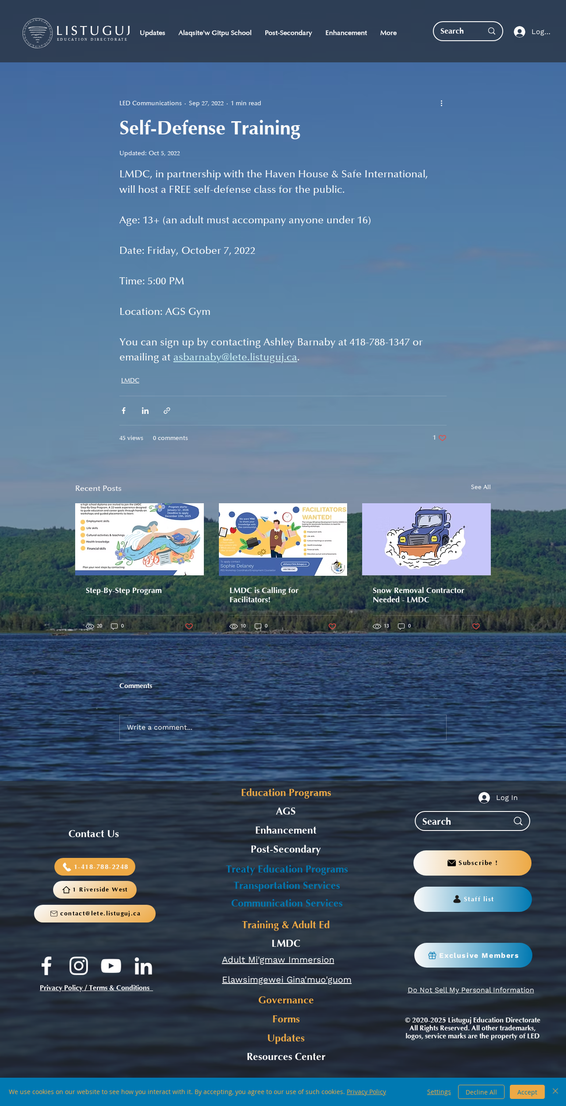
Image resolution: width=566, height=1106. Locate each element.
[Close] (555, 1092)
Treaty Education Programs (287, 869)
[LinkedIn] (143, 965)
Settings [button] (439, 1091)
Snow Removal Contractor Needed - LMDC (418, 595)
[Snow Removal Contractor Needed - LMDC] (426, 539)
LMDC (130, 380)
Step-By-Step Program (124, 590)
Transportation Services (286, 886)
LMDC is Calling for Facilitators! (263, 595)
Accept (527, 1092)
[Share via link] (167, 410)
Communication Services (287, 903)
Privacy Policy (366, 1091)
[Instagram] (78, 965)
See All (481, 487)
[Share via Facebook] (123, 410)
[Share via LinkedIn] (145, 410)
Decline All (481, 1092)
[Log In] (518, 32)
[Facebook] (46, 965)
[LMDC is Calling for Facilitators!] (283, 539)
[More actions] (441, 103)
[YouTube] (111, 965)
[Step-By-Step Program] (139, 539)
